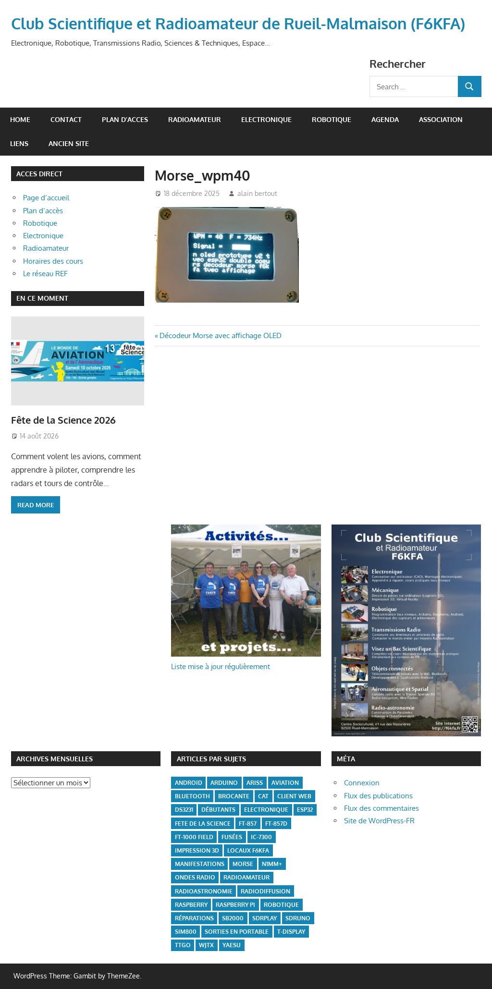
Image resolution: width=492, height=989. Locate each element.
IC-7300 (261, 837)
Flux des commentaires (381, 808)
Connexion (362, 782)
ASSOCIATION (441, 119)
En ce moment (42, 298)
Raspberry (191, 904)
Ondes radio (195, 877)
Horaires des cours (53, 261)
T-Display (291, 931)
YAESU (231, 945)
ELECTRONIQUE (266, 119)
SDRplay (264, 918)
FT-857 (248, 823)
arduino (224, 782)
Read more (35, 505)
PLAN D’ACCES (125, 119)
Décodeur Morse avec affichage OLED (220, 335)
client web (294, 796)
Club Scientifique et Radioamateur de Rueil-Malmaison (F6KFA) (238, 23)
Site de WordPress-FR (379, 820)
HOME (20, 119)
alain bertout (257, 193)
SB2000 (233, 918)
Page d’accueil (46, 197)
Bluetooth (192, 796)
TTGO (183, 945)
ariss (254, 782)
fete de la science (203, 823)
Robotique (40, 223)
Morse (243, 863)
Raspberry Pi (235, 904)
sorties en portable (237, 931)
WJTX (206, 945)
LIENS (19, 143)
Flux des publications (378, 795)
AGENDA (385, 119)
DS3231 (184, 809)
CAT (263, 796)
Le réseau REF (45, 273)
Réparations (194, 918)
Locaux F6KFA (248, 850)
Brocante (233, 796)
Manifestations (199, 863)
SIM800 (186, 931)
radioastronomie (204, 891)
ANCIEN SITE (69, 143)
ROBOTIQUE (331, 119)
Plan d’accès (43, 210)
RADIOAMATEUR (194, 119)
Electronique (43, 235)
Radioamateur (46, 248)
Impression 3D (197, 850)
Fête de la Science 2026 (63, 420)
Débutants (218, 809)
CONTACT (66, 119)
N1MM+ (272, 863)
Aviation (285, 782)
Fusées (231, 837)
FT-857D (276, 823)
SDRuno (297, 918)
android (188, 782)
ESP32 (305, 809)
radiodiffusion (265, 891)
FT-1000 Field (194, 837)
